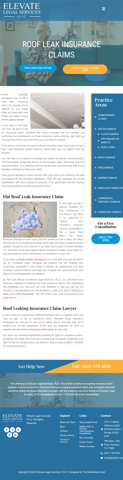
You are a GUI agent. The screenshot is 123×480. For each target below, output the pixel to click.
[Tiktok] (9, 434)
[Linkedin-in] (15, 434)
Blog (62, 426)
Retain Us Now (87, 446)
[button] (103, 9)
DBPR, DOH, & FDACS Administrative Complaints (87, 430)
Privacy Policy (67, 435)
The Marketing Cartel (94, 472)
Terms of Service (64, 440)
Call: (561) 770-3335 (91, 366)
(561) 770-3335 (75, 342)
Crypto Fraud (86, 442)
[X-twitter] (18, 429)
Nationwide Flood (88, 422)
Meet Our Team (67, 422)
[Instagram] (12, 429)
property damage (34, 259)
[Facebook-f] (6, 429)
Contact (64, 431)
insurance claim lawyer (41, 329)
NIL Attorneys (86, 437)
